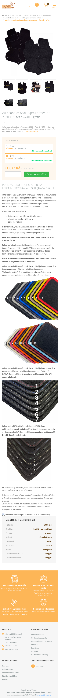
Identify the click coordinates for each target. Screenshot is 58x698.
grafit (12, 156)
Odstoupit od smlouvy (39, 655)
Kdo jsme (5, 666)
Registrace (35, 648)
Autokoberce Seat (11, 18)
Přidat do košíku (38, 174)
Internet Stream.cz (43, 695)
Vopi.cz (6, 16)
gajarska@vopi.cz (11, 649)
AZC (26, 695)
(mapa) (19, 634)
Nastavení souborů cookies (41, 641)
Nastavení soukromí (15, 692)
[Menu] (53, 5)
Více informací (32, 131)
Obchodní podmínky (39, 638)
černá (12, 146)
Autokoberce (17, 16)
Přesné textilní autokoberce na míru (37, 16)
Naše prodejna (7, 669)
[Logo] (8, 5)
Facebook (40, 666)
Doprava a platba (37, 634)
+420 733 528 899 (11, 646)
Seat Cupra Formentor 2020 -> (32, 18)
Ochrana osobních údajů (35, 692)
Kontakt (5, 679)
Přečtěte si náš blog (9, 676)
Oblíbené (34, 651)
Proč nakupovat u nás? (10, 673)
